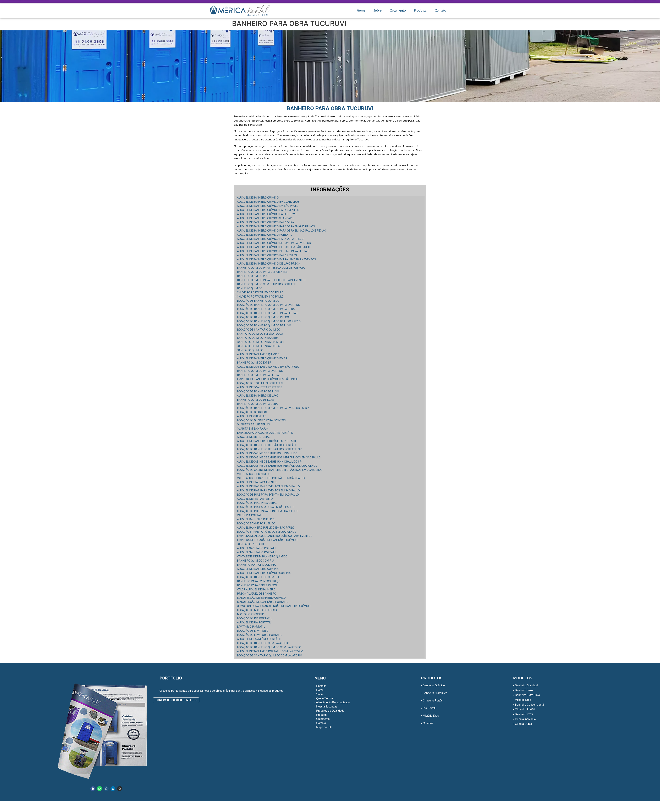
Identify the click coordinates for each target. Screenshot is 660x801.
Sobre (377, 10)
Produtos (420, 10)
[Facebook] (92, 788)
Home (361, 10)
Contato (440, 10)
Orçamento (398, 10)
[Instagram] (119, 788)
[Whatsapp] (99, 788)
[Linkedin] (113, 788)
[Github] (106, 788)
